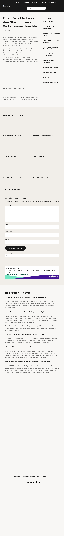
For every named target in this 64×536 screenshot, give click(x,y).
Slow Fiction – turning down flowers (43, 135)
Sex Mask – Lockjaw (49, 72)
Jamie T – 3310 (47, 77)
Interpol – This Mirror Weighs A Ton (50, 27)
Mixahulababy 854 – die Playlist (49, 61)
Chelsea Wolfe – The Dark (51, 67)
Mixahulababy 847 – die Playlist (12, 135)
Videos (13, 30)
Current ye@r (9, 253)
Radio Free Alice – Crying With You (51, 41)
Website (7, 239)
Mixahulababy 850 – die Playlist (12, 177)
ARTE (5, 88)
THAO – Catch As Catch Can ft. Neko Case (50, 48)
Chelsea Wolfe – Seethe (50, 82)
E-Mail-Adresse (9, 231)
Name (7, 224)
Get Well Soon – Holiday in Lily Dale (51, 34)
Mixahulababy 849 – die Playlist (42, 177)
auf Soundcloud (29, 322)
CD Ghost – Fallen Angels (10, 156)
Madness (21, 88)
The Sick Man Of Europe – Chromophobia (51, 54)
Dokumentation (12, 88)
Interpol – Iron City (38, 156)
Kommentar (8, 205)
